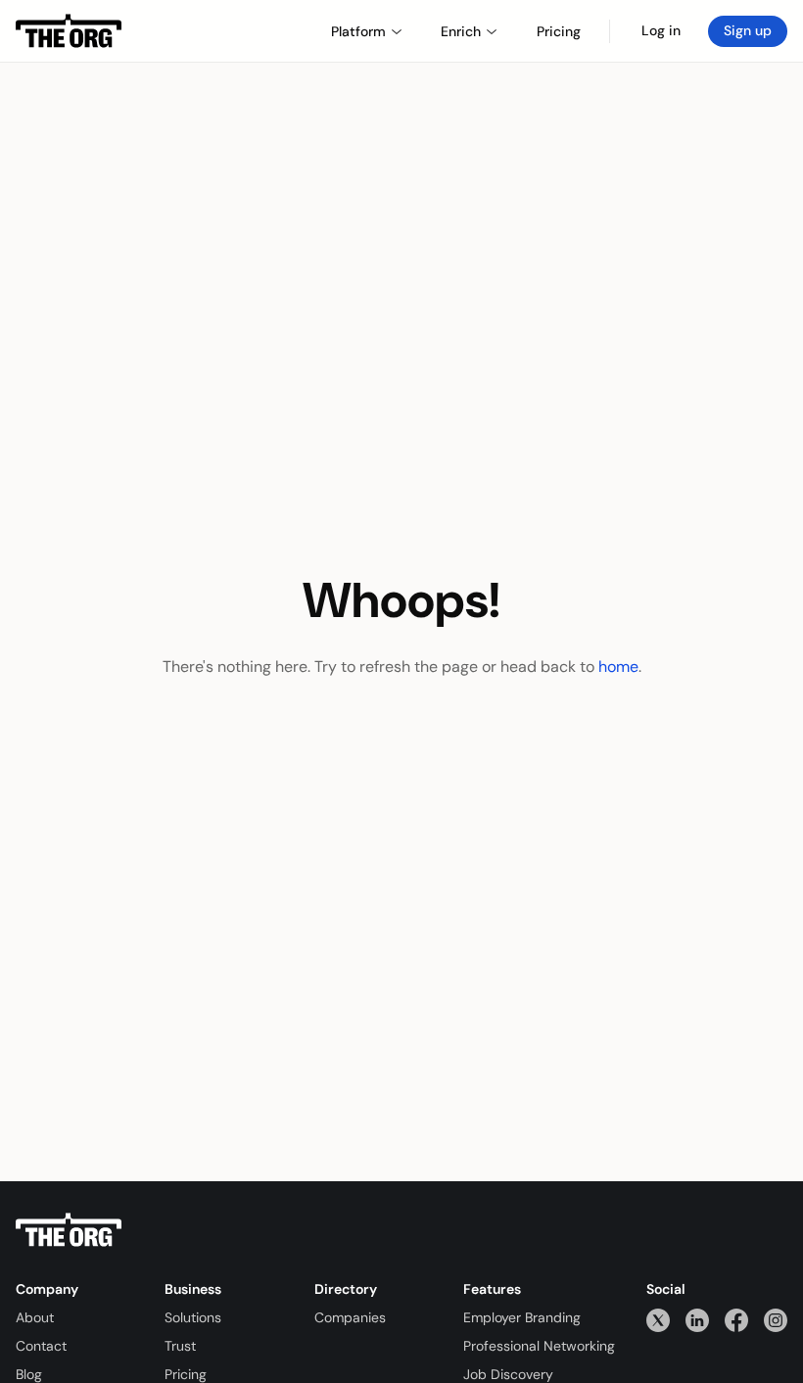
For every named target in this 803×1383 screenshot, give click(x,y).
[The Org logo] (68, 1230)
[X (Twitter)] (658, 1320)
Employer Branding (522, 1317)
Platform (358, 31)
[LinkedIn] (697, 1320)
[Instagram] (775, 1320)
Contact (41, 1346)
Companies (350, 1317)
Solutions (193, 1317)
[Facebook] (736, 1320)
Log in (661, 30)
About (35, 1317)
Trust (180, 1346)
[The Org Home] (68, 31)
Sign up (748, 30)
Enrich (461, 31)
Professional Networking (539, 1346)
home (618, 666)
